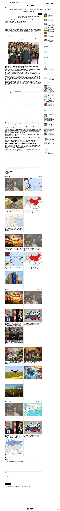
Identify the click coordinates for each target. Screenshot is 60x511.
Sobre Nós (17, 2)
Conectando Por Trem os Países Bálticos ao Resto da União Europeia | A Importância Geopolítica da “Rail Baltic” (49, 153)
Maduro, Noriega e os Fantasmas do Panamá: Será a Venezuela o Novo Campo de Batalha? (32, 362)
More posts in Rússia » (39, 289)
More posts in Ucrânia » (39, 401)
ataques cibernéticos (15, 110)
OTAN (33, 11)
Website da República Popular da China (29, 64)
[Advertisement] (23, 26)
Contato (25, 2)
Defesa (38, 9)
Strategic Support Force (17, 168)
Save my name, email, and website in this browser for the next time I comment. (15, 481)
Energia (35, 9)
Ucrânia (25, 9)
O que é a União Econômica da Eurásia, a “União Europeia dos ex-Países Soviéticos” (13, 454)
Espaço (20, 167)
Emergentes (30, 11)
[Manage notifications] (58, 509)
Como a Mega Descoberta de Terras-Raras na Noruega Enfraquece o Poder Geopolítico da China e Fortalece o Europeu (14, 211)
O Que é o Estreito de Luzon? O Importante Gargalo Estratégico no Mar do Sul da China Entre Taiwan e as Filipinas (32, 192)
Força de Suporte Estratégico (25, 167)
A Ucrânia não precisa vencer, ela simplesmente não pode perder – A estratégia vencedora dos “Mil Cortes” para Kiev (32, 324)
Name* (6, 472)
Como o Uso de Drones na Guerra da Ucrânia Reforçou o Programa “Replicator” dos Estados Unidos (13, 380)
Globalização (41, 9)
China (20, 9)
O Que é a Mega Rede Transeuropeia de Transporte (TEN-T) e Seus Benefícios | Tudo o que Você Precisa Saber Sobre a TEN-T (49, 143)
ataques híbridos (13, 167)
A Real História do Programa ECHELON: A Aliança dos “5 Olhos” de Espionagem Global (13, 399)
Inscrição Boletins (12, 2)
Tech (36, 11)
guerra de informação (18, 91)
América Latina (26, 11)
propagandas (10, 110)
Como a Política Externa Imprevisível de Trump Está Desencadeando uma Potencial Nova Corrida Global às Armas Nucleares (32, 418)
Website (6, 478)
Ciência (48, 9)
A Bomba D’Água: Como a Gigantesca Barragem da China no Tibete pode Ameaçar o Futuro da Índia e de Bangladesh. (13, 362)
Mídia (45, 9)
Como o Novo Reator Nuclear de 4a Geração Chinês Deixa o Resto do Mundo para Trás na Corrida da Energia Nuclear (13, 229)
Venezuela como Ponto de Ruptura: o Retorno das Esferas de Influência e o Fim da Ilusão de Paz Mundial (13, 192)
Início (19, 16)
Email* (6, 475)
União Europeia (16, 9)
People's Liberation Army (8, 168)
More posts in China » (39, 176)
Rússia (23, 9)
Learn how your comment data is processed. (23, 486)
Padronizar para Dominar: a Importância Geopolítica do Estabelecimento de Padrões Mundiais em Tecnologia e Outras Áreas (32, 380)
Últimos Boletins (7, 2)
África (50, 9)
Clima (28, 9)
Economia (31, 9)
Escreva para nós (21, 2)
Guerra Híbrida (37, 167)
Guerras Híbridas (25, 112)
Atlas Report (30, 5)
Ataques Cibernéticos (8, 167)
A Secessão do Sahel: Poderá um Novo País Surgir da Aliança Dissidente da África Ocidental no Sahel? (14, 249)
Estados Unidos (11, 9)
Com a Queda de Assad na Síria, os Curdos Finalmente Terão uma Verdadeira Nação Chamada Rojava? (51, 32)
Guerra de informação (31, 167)
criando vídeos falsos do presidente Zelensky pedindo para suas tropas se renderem (19, 131)
